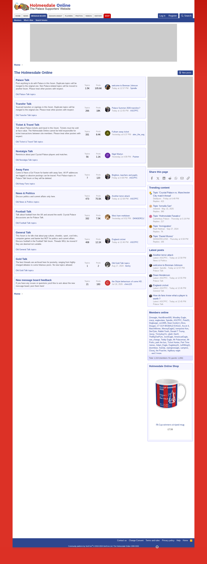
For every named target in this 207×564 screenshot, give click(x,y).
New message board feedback (34, 280)
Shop (107, 16)
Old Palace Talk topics (26, 94)
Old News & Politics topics (27, 202)
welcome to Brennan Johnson (125, 85)
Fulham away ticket (120, 132)
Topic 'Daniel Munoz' (163, 236)
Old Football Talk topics (26, 223)
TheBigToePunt (156, 337)
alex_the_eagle (139, 134)
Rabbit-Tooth (163, 331)
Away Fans (22, 169)
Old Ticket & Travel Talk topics (29, 142)
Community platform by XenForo (90, 546)
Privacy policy (168, 540)
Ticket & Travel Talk (27, 124)
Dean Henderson (161, 275)
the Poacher (161, 350)
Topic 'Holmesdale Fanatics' (167, 216)
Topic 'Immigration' (162, 226)
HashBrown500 (165, 317)
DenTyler (153, 331)
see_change (154, 340)
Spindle (133, 88)
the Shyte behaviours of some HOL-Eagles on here (134, 281)
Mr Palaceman (179, 340)
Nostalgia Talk (24, 151)
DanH (176, 334)
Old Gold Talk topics (25, 270)
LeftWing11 (185, 345)
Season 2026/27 (55, 16)
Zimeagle (153, 317)
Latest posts (156, 250)
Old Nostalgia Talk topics (27, 160)
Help (178, 540)
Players (69, 16)
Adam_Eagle (161, 345)
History (98, 16)
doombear (153, 348)
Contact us (122, 540)
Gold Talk (21, 259)
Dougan (152, 326)
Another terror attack (121, 196)
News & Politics (25, 193)
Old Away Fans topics (25, 184)
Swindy (162, 348)
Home (17, 16)
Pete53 (186, 320)
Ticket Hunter (173, 342)
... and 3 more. (155, 353)
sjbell (170, 334)
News (25, 16)
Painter (136, 157)
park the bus (160, 342)
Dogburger (153, 323)
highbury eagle (174, 350)
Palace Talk (22, 80)
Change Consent (136, 540)
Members (17, 20)
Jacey (151, 334)
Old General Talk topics (26, 249)
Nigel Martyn (117, 154)
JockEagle (168, 337)
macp (151, 320)
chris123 (128, 284)
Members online (158, 312)
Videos (88, 16)
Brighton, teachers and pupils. (125, 175)
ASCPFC (134, 111)
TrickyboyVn (161, 334)
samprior (184, 348)
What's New (28, 20)
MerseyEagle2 (168, 328)
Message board (38, 16)
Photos (79, 16)
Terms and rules (153, 540)
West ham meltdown (121, 216)
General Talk (23, 232)
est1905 (162, 323)
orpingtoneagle (173, 348)
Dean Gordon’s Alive (176, 323)
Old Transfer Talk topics (26, 115)
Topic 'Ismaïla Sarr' (162, 206)
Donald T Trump (177, 331)
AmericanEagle (181, 337)
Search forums (41, 20)
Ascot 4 (185, 326)
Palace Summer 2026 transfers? (126, 108)
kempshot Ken (182, 328)
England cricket (118, 239)
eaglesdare (160, 320)
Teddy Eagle (166, 340)
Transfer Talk (23, 103)
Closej (152, 350)
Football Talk (23, 211)
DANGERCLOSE (140, 218)
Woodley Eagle (179, 317)
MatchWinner (155, 328)
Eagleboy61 (174, 345)
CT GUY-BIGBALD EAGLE (169, 326)
